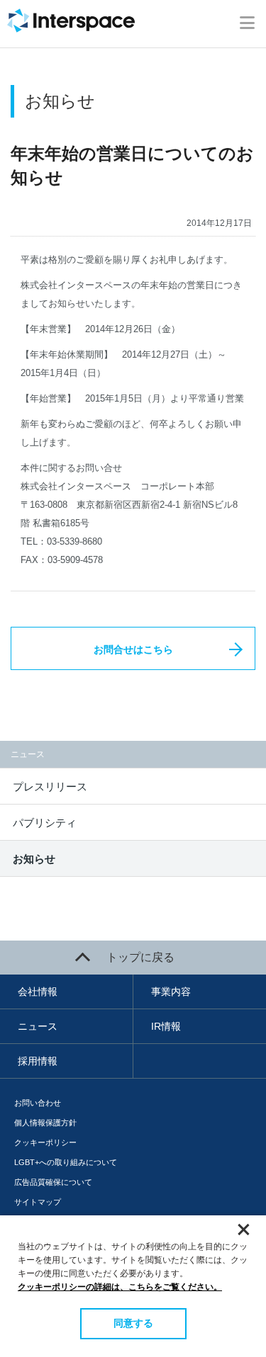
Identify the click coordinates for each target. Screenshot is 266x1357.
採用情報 (37, 1061)
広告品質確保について (53, 1182)
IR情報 (166, 1026)
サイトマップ (37, 1202)
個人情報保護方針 (45, 1122)
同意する (133, 1323)
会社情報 (37, 991)
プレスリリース (50, 786)
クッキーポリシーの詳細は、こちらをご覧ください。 (120, 1287)
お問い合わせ (37, 1102)
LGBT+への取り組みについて (65, 1162)
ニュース (37, 1026)
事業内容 (171, 991)
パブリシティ (45, 823)
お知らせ (34, 859)
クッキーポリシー (45, 1142)
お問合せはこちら (133, 649)
